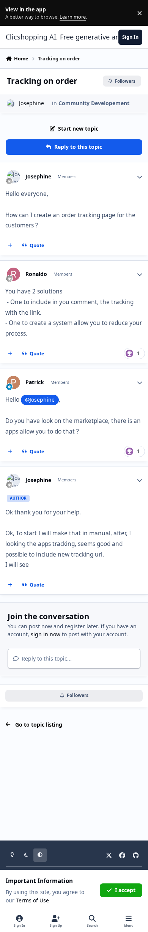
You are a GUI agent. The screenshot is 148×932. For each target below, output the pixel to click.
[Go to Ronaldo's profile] (13, 274)
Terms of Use (32, 900)
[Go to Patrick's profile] (13, 382)
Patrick (34, 382)
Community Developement (93, 103)
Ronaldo (36, 274)
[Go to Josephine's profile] (11, 103)
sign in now (45, 634)
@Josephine (40, 399)
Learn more (14, 13)
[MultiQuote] (10, 246)
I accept (125, 890)
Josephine (31, 103)
